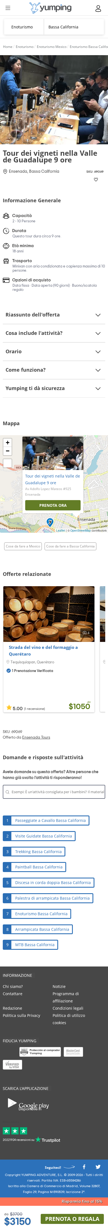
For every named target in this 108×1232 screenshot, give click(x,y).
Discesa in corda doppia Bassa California (53, 882)
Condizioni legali (68, 1008)
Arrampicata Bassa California (42, 929)
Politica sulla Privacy (21, 1015)
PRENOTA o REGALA (72, 1219)
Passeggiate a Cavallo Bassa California (50, 820)
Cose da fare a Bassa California (70, 546)
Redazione (12, 1008)
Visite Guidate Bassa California (43, 836)
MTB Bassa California (35, 944)
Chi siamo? (13, 986)
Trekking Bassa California (38, 851)
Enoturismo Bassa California (41, 913)
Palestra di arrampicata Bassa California (52, 898)
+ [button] (7, 442)
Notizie (59, 986)
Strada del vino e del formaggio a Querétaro (43, 650)
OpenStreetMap (80, 530)
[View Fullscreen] (7, 463)
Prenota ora (53, 505)
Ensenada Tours (36, 737)
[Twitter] (98, 1168)
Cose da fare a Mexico (23, 546)
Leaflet (60, 530)
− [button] (7, 450)
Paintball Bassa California (39, 867)
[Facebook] (84, 1168)
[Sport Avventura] (50, 8)
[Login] (98, 8)
